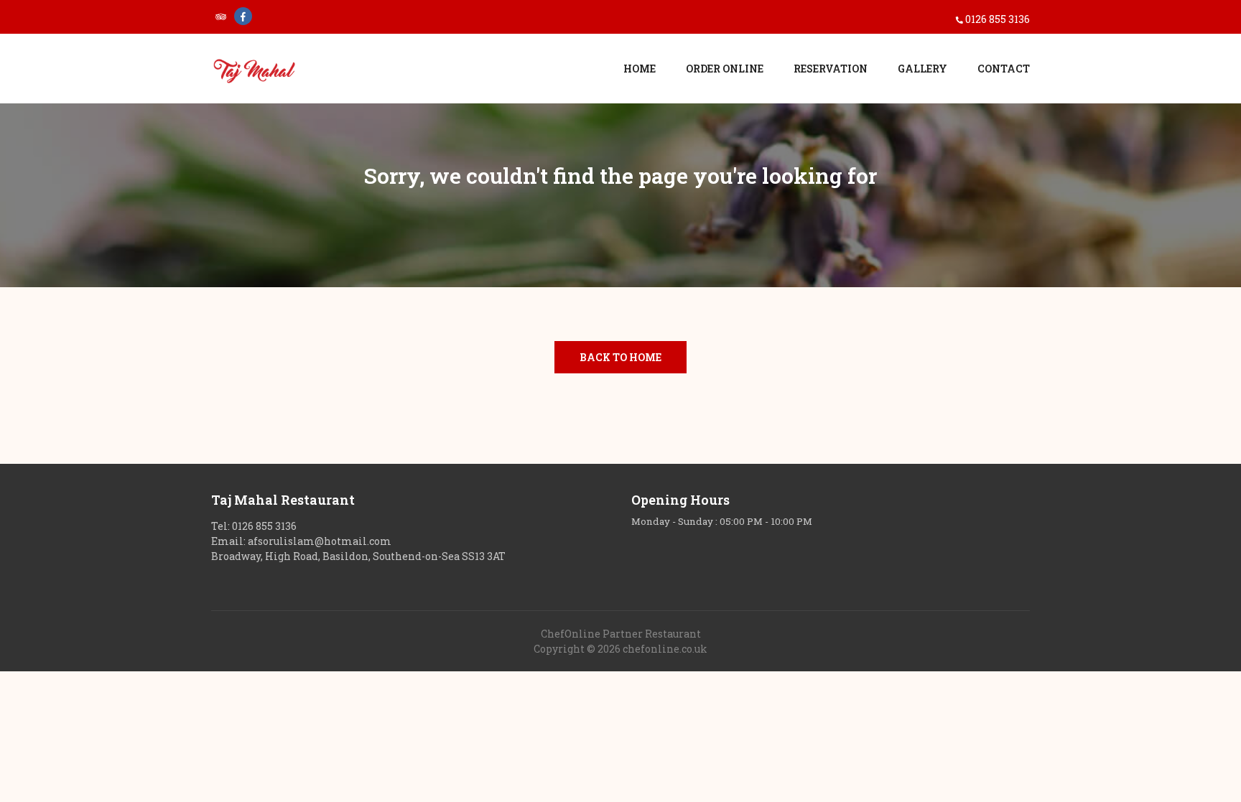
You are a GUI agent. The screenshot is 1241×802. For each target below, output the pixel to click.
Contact (1003, 68)
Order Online (724, 68)
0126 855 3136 (997, 19)
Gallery (922, 68)
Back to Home (620, 357)
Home (639, 68)
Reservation (831, 68)
